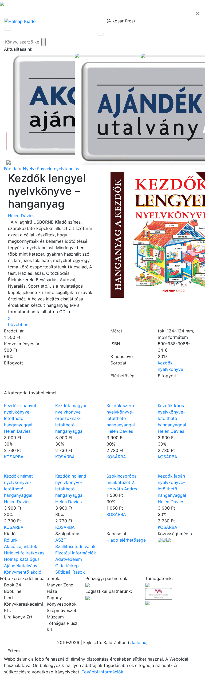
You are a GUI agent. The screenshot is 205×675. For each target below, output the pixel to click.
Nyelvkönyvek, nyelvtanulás (51, 168)
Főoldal (11, 168)
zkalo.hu (137, 642)
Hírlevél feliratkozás (24, 552)
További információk (102, 671)
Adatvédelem (68, 559)
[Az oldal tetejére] (2, 3)
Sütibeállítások (70, 572)
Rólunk (11, 540)
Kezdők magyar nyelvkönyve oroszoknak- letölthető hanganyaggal (71, 418)
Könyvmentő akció (22, 572)
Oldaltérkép (67, 565)
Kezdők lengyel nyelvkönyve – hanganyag (47, 191)
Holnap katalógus (22, 559)
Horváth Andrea (123, 488)
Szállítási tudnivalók (75, 546)
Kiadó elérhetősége (126, 540)
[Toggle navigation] (7, 29)
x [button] (9, 318)
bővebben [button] (18, 324)
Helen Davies (21, 215)
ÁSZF (60, 540)
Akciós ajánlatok (20, 546)
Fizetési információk (75, 552)
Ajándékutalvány (20, 565)
